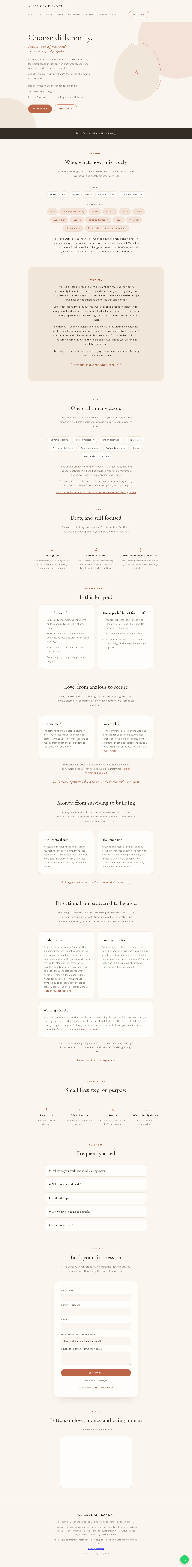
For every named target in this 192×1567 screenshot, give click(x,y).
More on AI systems (91, 1029)
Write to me (139, 14)
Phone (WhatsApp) (71, 1305)
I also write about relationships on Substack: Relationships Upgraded (96, 492)
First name (67, 1291)
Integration (46, 14)
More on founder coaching (57, 990)
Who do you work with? (66, 1184)
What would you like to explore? (80, 1334)
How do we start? (62, 1225)
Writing (103, 14)
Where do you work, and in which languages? (78, 1171)
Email (64, 1320)
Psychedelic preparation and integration (107, 228)
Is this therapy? (61, 1198)
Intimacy (61, 14)
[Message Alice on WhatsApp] (184, 1559)
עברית (123, 14)
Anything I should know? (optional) (81, 1349)
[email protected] (96, 1549)
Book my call (95, 1372)
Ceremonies (89, 14)
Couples (33, 14)
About (113, 14)
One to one (74, 14)
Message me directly (104, 1387)
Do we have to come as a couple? (71, 1211)
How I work (65, 108)
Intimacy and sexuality (73, 211)
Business (109, 211)
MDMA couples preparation (102, 1540)
